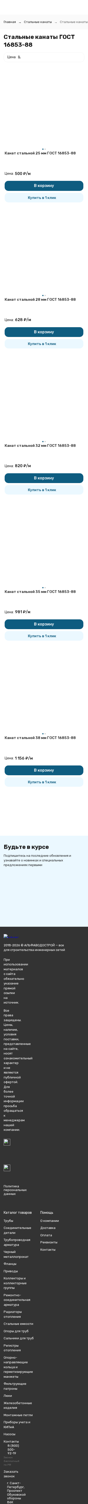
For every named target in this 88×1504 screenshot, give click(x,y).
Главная (10, 22)
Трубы (8, 1221)
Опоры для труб (16, 1331)
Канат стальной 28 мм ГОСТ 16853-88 (40, 299)
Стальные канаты (38, 22)
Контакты (47, 1249)
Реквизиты (48, 1242)
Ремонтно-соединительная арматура (17, 1300)
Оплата (46, 1235)
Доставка (47, 1228)
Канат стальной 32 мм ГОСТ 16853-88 (40, 445)
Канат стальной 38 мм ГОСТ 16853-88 (40, 738)
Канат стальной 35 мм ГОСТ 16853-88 (40, 592)
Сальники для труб (19, 1338)
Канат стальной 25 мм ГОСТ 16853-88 (40, 153)
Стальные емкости (18, 1324)
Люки (8, 1396)
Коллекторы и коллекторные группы (15, 1283)
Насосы (9, 1434)
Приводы (11, 1271)
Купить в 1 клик (42, 198)
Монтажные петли (18, 1415)
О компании (49, 1221)
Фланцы (10, 1264)
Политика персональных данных (15, 1190)
